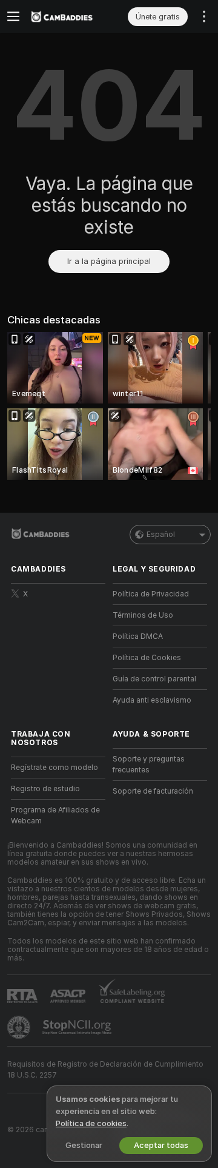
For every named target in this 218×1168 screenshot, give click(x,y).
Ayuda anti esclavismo (152, 700)
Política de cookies (91, 1123)
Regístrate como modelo (54, 767)
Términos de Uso (143, 615)
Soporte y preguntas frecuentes (149, 764)
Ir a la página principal (109, 261)
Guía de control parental (154, 679)
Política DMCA (138, 636)
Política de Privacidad (151, 594)
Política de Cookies (147, 657)
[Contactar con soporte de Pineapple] (20, 1027)
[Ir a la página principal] (68, 16)
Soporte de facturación (153, 791)
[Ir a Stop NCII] (78, 1027)
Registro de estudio (45, 789)
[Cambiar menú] (13, 16)
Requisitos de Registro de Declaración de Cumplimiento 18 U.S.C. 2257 (105, 1069)
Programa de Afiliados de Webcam (55, 815)
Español (161, 534)
